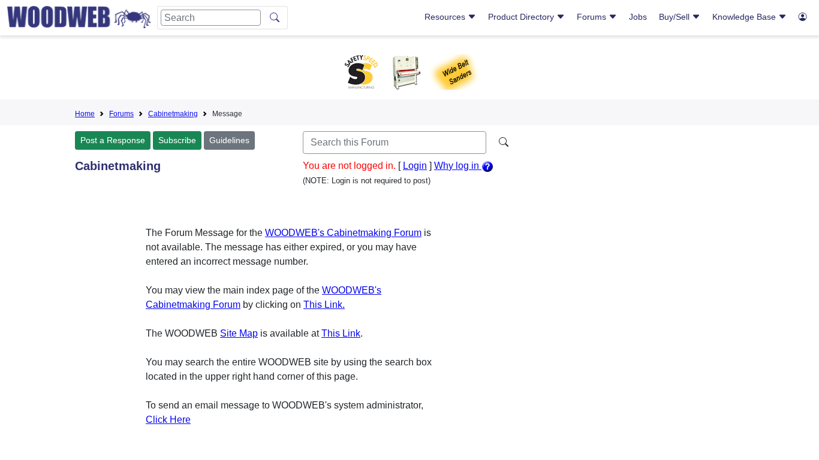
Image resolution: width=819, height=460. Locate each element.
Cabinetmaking (173, 114)
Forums (593, 17)
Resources (446, 17)
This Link (340, 333)
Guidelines (229, 140)
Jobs (638, 17)
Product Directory (522, 17)
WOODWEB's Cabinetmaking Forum (343, 233)
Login (415, 166)
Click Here (168, 419)
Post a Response (112, 140)
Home (85, 114)
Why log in (457, 166)
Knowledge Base (745, 17)
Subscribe (177, 140)
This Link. (324, 304)
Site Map (239, 333)
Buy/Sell (675, 17)
